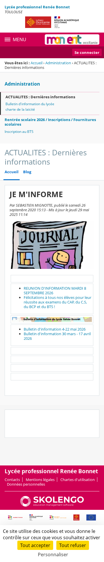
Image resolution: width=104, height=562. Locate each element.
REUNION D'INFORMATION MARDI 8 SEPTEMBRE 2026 (55, 290)
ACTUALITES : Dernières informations (40, 96)
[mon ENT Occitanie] (72, 39)
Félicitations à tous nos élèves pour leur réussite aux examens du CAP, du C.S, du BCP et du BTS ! (57, 302)
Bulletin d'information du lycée (29, 103)
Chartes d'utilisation (77, 479)
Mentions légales (40, 479)
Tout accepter (35, 545)
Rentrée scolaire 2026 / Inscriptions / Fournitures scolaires (50, 122)
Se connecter (87, 52)
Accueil (36, 62)
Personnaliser (53, 554)
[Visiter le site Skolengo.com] (52, 505)
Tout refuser (72, 545)
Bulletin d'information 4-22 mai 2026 (55, 329)
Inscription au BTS (19, 131)
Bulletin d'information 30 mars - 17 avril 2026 (57, 336)
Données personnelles (26, 484)
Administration (58, 62)
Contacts (12, 479)
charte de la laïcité (20, 109)
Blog (27, 171)
